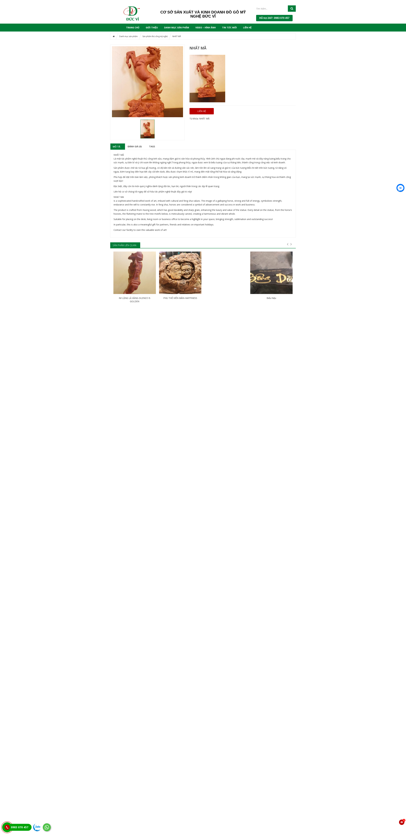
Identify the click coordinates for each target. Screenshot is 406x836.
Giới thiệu (152, 27)
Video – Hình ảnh (205, 27)
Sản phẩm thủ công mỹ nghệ (155, 36)
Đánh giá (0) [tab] (135, 146)
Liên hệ (247, 27)
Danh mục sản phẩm (176, 27)
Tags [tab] (152, 146)
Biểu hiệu (271, 298)
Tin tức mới (229, 27)
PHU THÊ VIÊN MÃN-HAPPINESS (180, 298)
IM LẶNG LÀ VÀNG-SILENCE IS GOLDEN (134, 300)
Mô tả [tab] (116, 146)
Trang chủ (132, 27)
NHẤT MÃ (204, 118)
